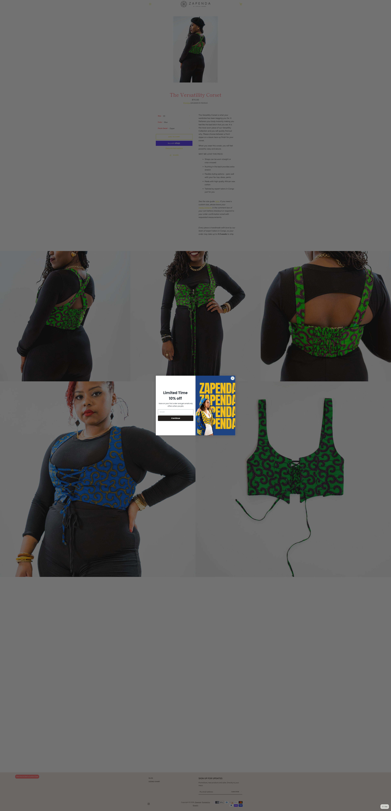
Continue (175, 418)
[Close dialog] (232, 378)
